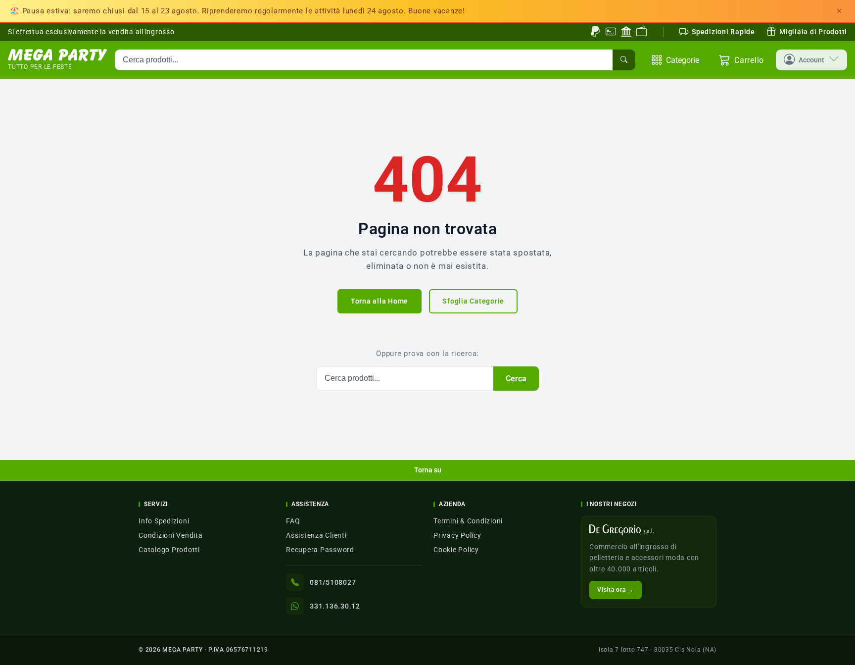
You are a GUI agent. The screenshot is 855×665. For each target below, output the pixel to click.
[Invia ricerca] (624, 60)
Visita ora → (615, 589)
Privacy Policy (457, 535)
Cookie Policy (456, 550)
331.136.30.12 (335, 606)
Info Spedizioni (164, 521)
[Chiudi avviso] (839, 11)
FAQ (293, 521)
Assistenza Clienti (316, 535)
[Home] (57, 55)
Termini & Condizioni (468, 521)
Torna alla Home (379, 301)
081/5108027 (333, 582)
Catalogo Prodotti (169, 550)
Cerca (516, 378)
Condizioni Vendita (171, 535)
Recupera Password (320, 550)
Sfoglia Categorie (473, 301)
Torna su (427, 470)
